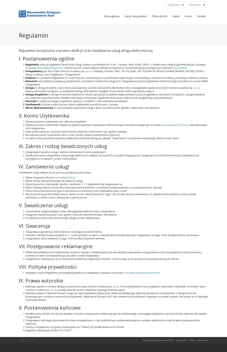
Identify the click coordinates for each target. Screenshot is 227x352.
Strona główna (112, 16)
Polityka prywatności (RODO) (157, 340)
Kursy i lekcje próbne (136, 16)
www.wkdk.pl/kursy (65, 177)
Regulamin (181, 340)
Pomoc (188, 16)
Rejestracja (195, 4)
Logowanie (174, 4)
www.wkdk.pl (180, 67)
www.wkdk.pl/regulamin (49, 67)
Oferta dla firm (160, 16)
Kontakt (201, 16)
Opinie (176, 16)
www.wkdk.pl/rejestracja (175, 124)
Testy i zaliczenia (198, 340)
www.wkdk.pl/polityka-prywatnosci (141, 272)
